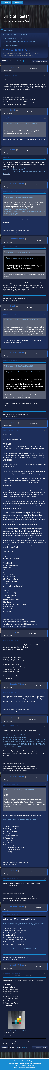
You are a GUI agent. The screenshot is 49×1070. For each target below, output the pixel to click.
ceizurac (13, 632)
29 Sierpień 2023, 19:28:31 (10, 191)
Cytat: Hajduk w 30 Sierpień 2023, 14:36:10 (19, 366)
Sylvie (33, 41)
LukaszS (13, 67)
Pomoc (16, 1061)
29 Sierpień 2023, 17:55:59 (10, 157)
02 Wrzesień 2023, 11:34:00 (10, 640)
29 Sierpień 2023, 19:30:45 (10, 246)
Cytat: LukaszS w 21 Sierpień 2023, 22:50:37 (20, 790)
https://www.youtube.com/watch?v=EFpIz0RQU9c (19, 820)
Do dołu (5, 61)
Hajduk (12, 110)
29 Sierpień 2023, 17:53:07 (10, 118)
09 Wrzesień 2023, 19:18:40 (10, 914)
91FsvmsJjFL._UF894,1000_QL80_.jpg (17, 1030)
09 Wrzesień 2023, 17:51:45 (10, 878)
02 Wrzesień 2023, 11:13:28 (10, 430)
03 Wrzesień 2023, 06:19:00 (10, 784)
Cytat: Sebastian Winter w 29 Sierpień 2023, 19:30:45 (22, 319)
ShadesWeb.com (30, 1067)
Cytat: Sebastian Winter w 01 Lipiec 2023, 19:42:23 (21, 123)
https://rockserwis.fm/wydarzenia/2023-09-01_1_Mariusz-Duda (23, 924)
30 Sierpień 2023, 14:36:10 (10, 314)
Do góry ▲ (32, 1061)
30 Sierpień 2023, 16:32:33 (10, 360)
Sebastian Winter (16, 183)
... (19, 61)
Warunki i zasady (23, 1061)
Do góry (5, 1047)
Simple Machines (30, 1065)
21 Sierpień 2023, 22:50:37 (10, 75)
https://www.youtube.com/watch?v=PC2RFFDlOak (19, 949)
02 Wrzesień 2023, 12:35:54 (10, 692)
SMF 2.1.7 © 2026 (19, 1065)
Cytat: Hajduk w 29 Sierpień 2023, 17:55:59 (19, 197)
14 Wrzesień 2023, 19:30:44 (12, 973)
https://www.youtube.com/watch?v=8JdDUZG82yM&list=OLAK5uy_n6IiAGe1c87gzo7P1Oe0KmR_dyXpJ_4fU (24, 171)
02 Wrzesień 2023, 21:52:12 (10, 725)
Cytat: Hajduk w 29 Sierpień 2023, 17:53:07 (19, 252)
